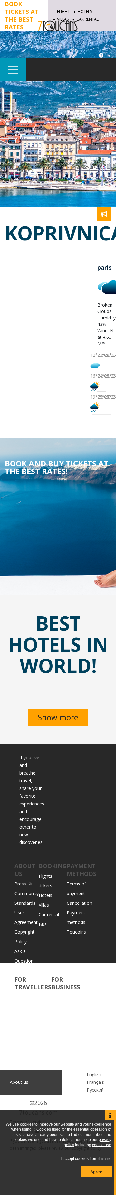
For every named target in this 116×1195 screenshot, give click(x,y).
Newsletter (62, 1036)
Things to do (28, 1007)
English (94, 1074)
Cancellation (79, 903)
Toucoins (76, 932)
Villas (44, 905)
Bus (43, 924)
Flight (63, 11)
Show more (58, 717)
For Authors (63, 1065)
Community (27, 997)
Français (95, 1082)
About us (19, 1082)
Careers (23, 970)
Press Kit (24, 884)
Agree (96, 1171)
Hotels (85, 11)
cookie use (101, 1145)
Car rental (49, 915)
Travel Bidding (29, 1045)
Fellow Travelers (32, 1036)
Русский (95, 1090)
